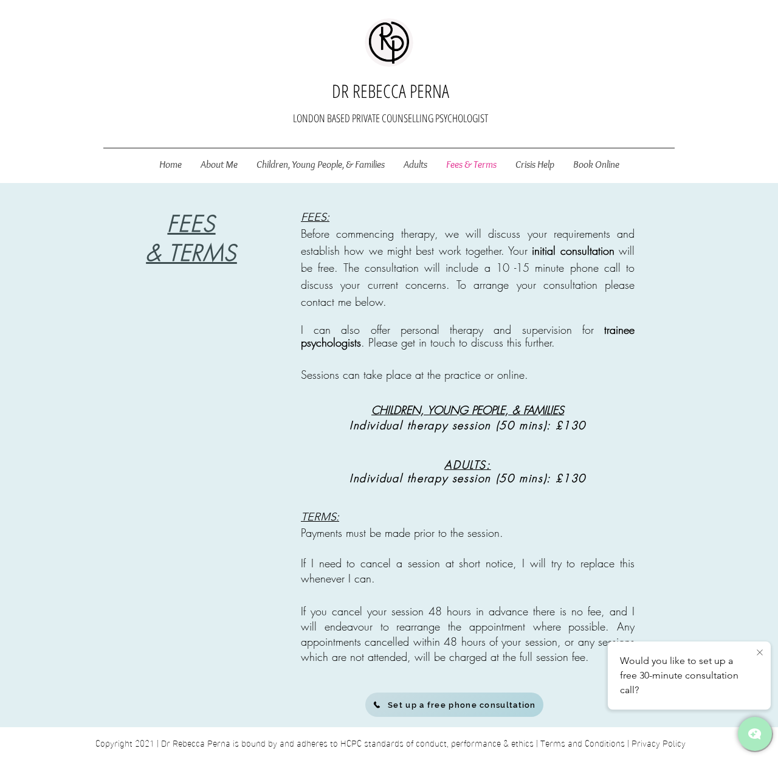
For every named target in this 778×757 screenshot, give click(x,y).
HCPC (351, 742)
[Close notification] (760, 653)
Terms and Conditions (582, 742)
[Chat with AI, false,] (755, 734)
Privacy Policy (659, 742)
